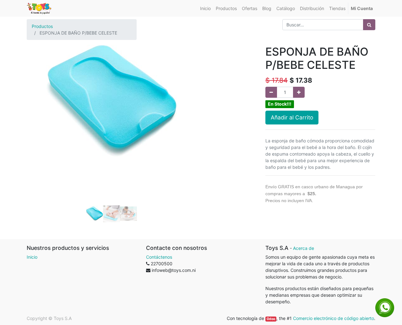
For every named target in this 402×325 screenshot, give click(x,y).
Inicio (32, 257)
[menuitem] (205, 8)
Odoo (271, 319)
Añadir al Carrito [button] (292, 117)
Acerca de (303, 248)
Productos (42, 26)
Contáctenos (159, 257)
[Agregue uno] (299, 92)
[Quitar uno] (271, 92)
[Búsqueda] (369, 24)
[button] (39, 108)
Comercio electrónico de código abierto (333, 318)
